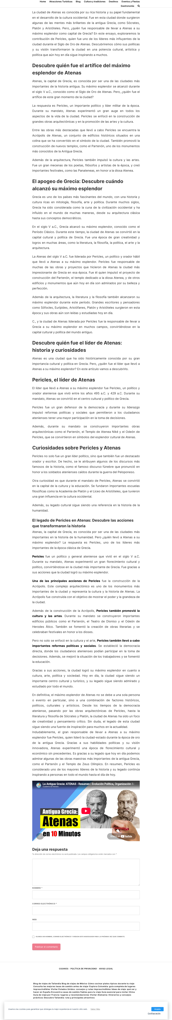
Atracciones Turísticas (60, 1)
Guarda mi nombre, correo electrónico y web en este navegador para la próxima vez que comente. (80, 936)
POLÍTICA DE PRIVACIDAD (84, 968)
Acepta (157, 1009)
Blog (78, 1)
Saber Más (95, 1009)
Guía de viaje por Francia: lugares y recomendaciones (61, 995)
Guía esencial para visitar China (118, 992)
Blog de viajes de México (74, 983)
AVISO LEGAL (106, 968)
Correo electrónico (44, 904)
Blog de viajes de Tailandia (47, 983)
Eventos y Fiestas (131, 1)
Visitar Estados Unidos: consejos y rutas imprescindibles (81, 989)
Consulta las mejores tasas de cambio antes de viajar (61, 986)
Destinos (113, 1)
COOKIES (64, 968)
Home (43, 1)
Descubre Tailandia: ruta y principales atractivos (69, 997)
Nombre (37, 888)
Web (34, 919)
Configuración (154, 1013)
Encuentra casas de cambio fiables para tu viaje (76, 992)
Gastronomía (127, 6)
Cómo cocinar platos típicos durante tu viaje (111, 983)
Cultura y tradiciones (94, 1)
